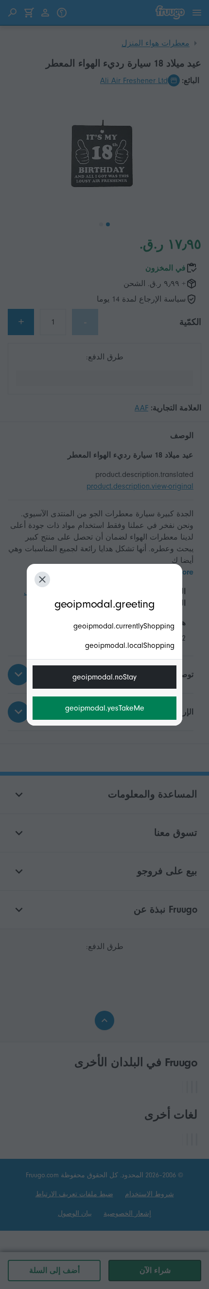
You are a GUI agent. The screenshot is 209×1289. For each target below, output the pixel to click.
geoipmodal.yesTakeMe (104, 708)
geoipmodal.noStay (104, 677)
